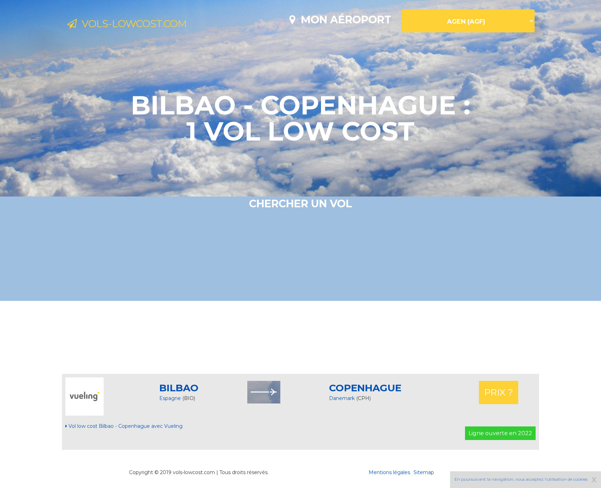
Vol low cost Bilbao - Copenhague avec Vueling (125, 426)
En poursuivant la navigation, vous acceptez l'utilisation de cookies (521, 479)
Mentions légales (389, 472)
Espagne (170, 398)
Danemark (342, 398)
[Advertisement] (300, 337)
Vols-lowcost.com (132, 24)
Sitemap (424, 472)
